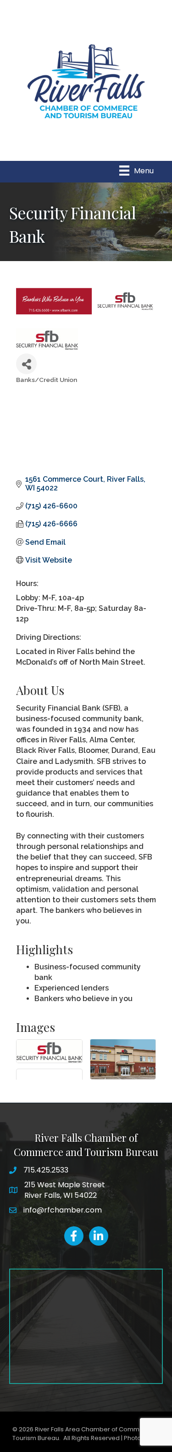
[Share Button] (26, 363)
